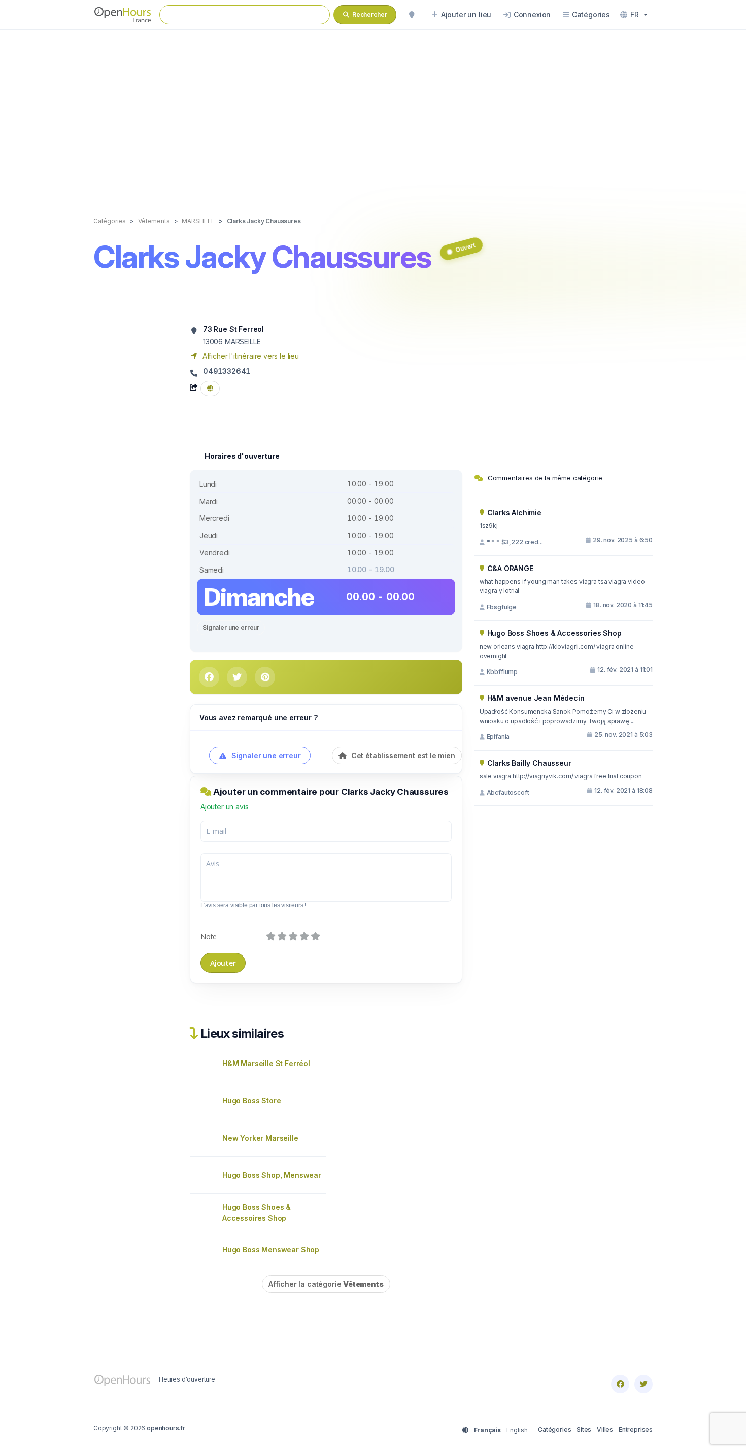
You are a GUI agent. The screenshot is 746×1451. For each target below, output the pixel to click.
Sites (584, 1429)
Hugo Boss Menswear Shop (270, 1249)
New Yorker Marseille (260, 1138)
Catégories (554, 1429)
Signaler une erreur (230, 627)
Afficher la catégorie (326, 1284)
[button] (634, 14)
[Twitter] (643, 1384)
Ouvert (465, 247)
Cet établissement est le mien (402, 755)
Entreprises (636, 1429)
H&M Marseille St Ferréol (266, 1063)
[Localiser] (411, 14)
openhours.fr (166, 1428)
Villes (605, 1429)
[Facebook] (620, 1384)
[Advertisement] (373, 113)
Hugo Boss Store (251, 1100)
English (517, 1430)
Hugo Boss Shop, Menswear (271, 1175)
